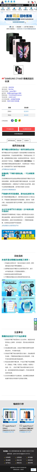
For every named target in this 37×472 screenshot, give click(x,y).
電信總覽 (8, 460)
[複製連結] (19, 120)
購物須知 (19, 463)
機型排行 (8, 10)
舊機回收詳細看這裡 (9, 169)
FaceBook (35, 320)
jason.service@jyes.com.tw (21, 454)
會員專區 (29, 2)
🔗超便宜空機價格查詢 (9, 190)
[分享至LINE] (16, 120)
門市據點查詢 (10, 129)
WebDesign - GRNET (18, 469)
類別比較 (30, 460)
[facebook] (35, 5)
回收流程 (19, 140)
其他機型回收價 (27, 129)
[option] (18, 47)
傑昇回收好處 (11, 140)
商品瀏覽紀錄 (35, 326)
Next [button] (34, 416)
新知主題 (19, 460)
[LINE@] (32, 5)
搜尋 (35, 2)
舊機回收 (25, 10)
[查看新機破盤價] (18, 18)
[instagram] (29, 5)
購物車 (32, 2)
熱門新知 (8, 463)
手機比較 (20, 10)
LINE (35, 323)
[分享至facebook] (12, 120)
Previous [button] (2, 416)
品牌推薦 (19, 457)
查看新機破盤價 (18, 134)
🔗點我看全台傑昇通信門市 (10, 226)
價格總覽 (3, 10)
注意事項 (26, 140)
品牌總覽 (8, 457)
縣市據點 (30, 457)
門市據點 (31, 10)
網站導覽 (30, 463)
